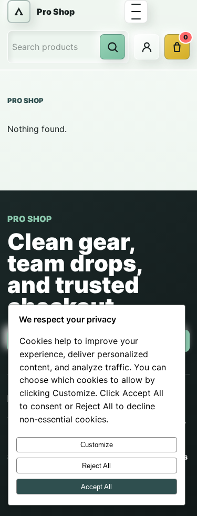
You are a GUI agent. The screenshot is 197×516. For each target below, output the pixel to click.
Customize (96, 445)
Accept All (96, 487)
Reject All (96, 466)
